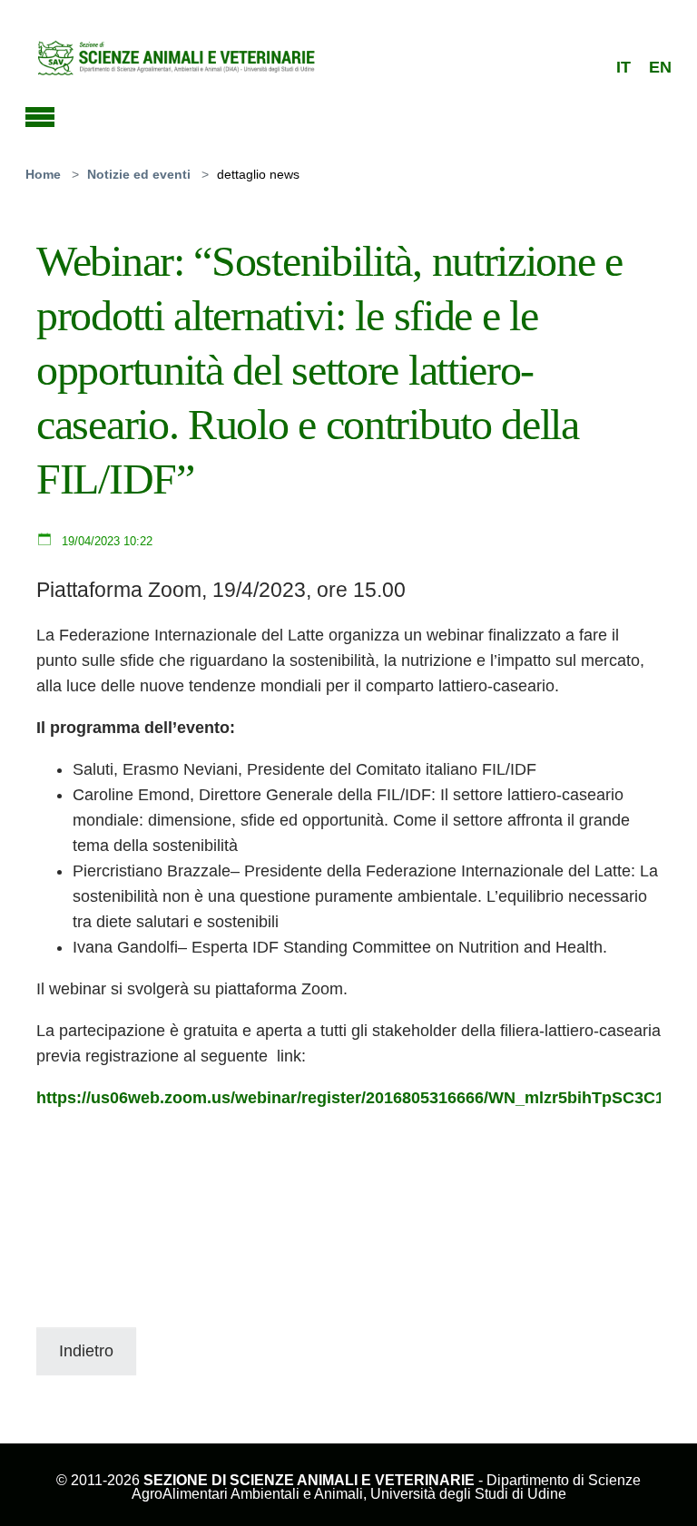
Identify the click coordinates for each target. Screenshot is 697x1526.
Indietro (86, 1351)
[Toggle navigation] (39, 114)
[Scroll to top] (657, 1486)
